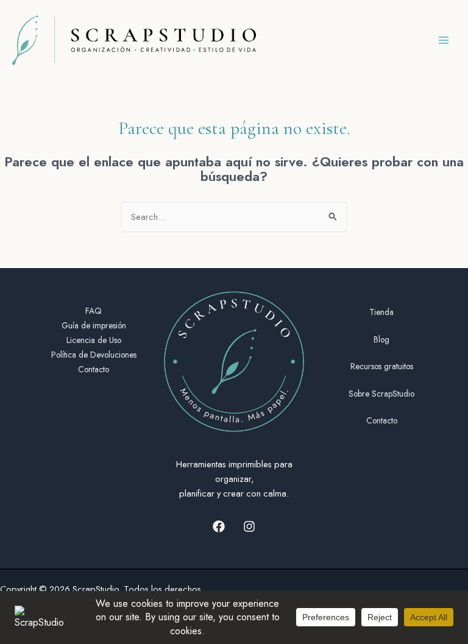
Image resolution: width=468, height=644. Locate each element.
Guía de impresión (94, 325)
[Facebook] (219, 526)
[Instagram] (249, 526)
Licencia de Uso (93, 340)
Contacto (93, 369)
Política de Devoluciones (93, 355)
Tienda (381, 312)
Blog (381, 339)
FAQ (93, 311)
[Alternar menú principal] (443, 40)
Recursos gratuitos (381, 366)
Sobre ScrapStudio (381, 393)
